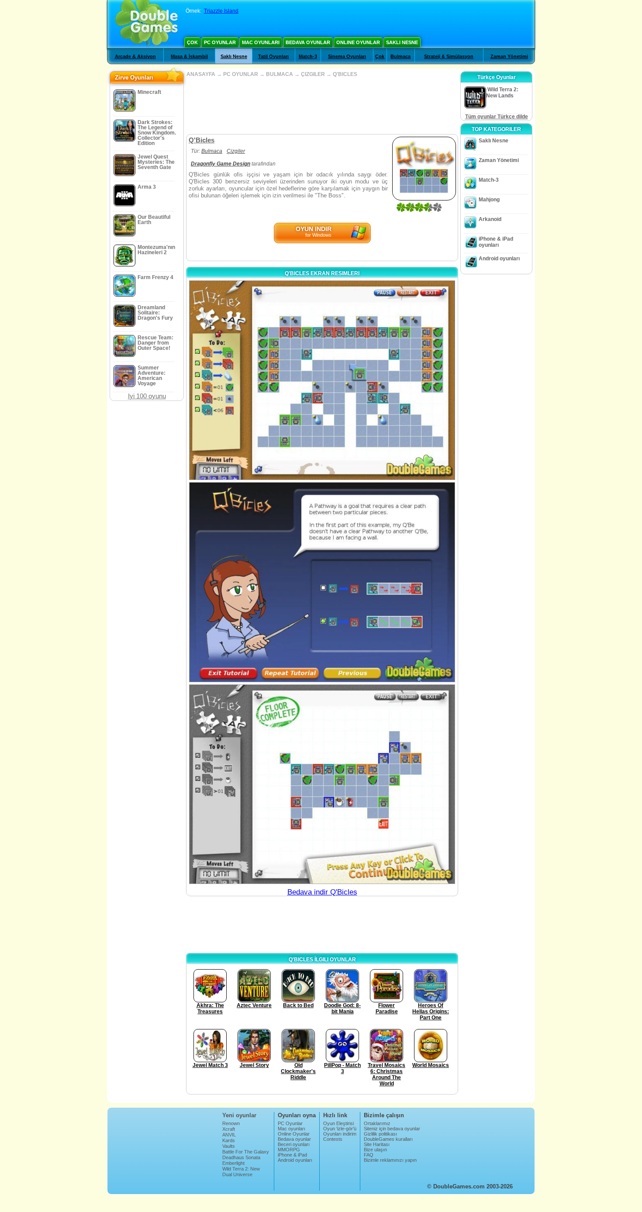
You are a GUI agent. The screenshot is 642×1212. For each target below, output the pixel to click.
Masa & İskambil (189, 56)
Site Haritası (377, 1144)
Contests (332, 1139)
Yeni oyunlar (239, 1115)
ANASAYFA (200, 74)
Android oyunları (499, 259)
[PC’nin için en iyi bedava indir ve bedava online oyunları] (146, 24)
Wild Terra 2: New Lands (241, 1171)
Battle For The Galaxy (245, 1151)
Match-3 (308, 56)
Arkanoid (490, 219)
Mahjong (489, 200)
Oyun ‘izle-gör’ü (339, 1128)
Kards (228, 1140)
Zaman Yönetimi (509, 56)
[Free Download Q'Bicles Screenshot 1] (322, 380)
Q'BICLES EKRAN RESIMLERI (322, 273)
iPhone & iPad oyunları (496, 242)
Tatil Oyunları (273, 56)
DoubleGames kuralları (388, 1139)
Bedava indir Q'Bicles (322, 892)
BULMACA (279, 74)
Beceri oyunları (294, 1144)
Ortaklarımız (377, 1123)
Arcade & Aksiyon (135, 56)
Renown (231, 1123)
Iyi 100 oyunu (147, 396)
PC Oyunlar (220, 42)
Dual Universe (237, 1174)
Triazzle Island (221, 11)
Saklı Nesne (402, 42)
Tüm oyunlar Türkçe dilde (496, 117)
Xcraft (228, 1129)
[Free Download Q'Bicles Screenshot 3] (322, 784)
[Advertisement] (322, 106)
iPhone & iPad (292, 1154)
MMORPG (289, 1149)
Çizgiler (236, 151)
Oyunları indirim (339, 1133)
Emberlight (233, 1163)
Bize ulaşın (375, 1149)
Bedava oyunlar (308, 42)
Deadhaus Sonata (241, 1157)
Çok (192, 42)
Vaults (228, 1146)
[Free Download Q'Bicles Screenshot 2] (322, 582)
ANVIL (229, 1134)
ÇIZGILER (313, 74)
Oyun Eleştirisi (338, 1123)
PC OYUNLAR (240, 74)
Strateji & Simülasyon (448, 56)
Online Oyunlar (358, 42)
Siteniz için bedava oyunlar (392, 1128)
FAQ (368, 1154)
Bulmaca (400, 56)
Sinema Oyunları (347, 56)
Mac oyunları (261, 42)
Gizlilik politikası (380, 1133)
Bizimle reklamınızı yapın (390, 1160)
